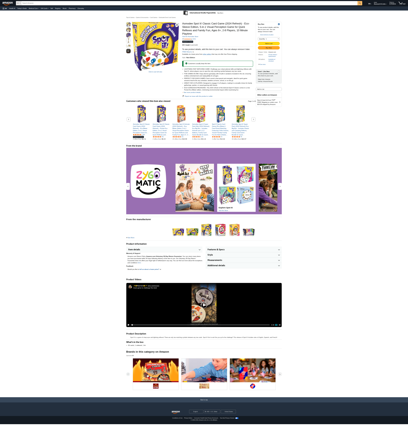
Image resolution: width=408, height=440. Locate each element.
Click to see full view (155, 72)
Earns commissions (153, 285)
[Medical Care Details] (38, 8)
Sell (51, 8)
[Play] (128, 325)
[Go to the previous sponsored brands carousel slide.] (128, 374)
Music (65, 8)
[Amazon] (8, 3)
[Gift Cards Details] (48, 8)
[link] (141, 128)
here (139, 263)
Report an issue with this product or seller (199, 96)
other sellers (207, 54)
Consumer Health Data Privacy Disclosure (206, 418)
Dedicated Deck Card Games (167, 17)
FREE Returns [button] (187, 52)
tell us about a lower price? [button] (149, 269)
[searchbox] (189, 3)
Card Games (153, 17)
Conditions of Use (177, 418)
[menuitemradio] (276, 325)
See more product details (192, 92)
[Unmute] (280, 325)
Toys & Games (130, 17)
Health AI (12, 8)
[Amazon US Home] (176, 412)
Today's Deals (22, 8)
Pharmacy (72, 8)
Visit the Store (223, 210)
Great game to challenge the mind (145, 288)
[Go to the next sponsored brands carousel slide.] (280, 374)
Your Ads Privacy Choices (227, 418)
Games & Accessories (142, 17)
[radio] (128, 24)
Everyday (81, 8)
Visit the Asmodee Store (190, 36)
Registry (58, 8)
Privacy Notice (188, 418)
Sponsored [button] (129, 355)
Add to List (260, 89)
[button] (5, 8)
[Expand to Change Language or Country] (201, 412)
